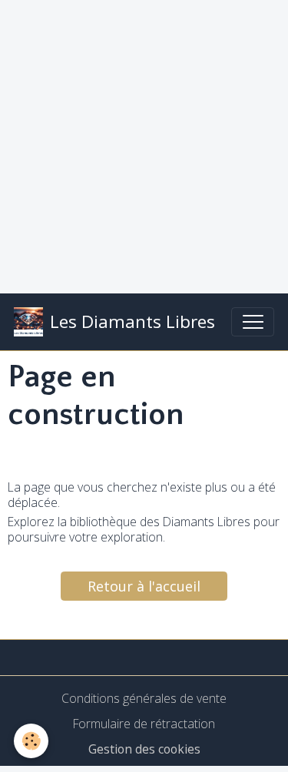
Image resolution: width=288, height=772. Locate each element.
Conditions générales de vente (144, 698)
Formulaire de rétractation (144, 723)
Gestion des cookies (144, 749)
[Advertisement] (144, 144)
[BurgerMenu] (252, 321)
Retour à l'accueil (144, 586)
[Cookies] (31, 741)
